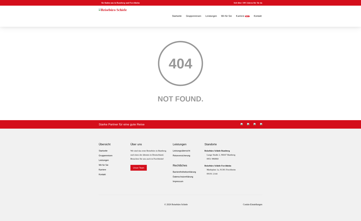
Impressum (178, 181)
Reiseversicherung (181, 155)
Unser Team (138, 168)
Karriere (240, 16)
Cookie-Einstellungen (252, 204)
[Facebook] (99, 204)
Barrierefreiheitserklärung (184, 172)
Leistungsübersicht (181, 150)
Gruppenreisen (193, 16)
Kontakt (258, 16)
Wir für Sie (226, 16)
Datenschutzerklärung (183, 176)
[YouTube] (109, 204)
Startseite (177, 16)
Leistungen (211, 16)
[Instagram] (104, 204)
